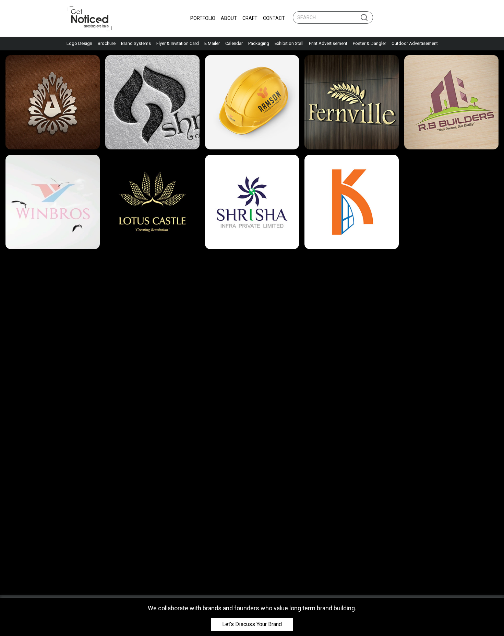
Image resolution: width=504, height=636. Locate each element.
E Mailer (212, 43)
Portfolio (202, 18)
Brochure (107, 43)
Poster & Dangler (369, 43)
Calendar (234, 43)
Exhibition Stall (289, 43)
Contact (274, 18)
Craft (249, 18)
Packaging (258, 43)
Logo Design (79, 43)
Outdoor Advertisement (415, 43)
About (229, 18)
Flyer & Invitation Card (177, 43)
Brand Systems (136, 43)
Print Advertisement (328, 43)
